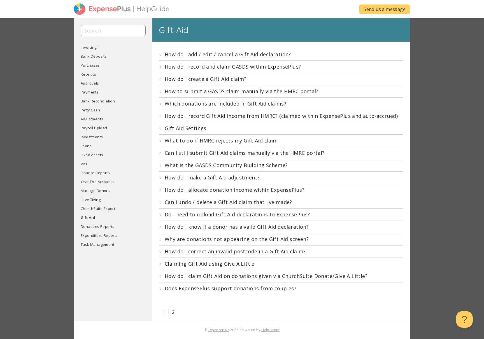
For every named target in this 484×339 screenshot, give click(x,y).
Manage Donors (95, 190)
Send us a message (385, 9)
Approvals (90, 83)
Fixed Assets (92, 154)
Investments (92, 136)
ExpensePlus (218, 330)
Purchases (90, 65)
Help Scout (270, 330)
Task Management (97, 244)
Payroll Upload (94, 127)
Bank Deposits (94, 56)
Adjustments (92, 118)
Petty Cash (90, 110)
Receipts (88, 74)
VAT (84, 163)
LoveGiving (91, 199)
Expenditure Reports (99, 235)
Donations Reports (98, 226)
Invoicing (89, 47)
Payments (90, 92)
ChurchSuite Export (98, 208)
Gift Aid (88, 217)
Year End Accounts (97, 181)
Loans (86, 145)
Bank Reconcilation (98, 101)
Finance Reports (95, 172)
